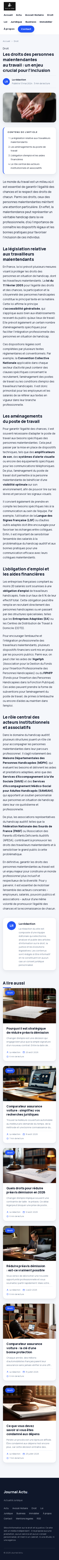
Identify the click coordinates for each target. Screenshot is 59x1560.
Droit (50, 15)
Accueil (8, 15)
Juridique (16, 21)
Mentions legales (24, 1518)
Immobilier (46, 21)
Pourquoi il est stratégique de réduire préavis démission (27, 1030)
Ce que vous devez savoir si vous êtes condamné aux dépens (22, 1430)
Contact (26, 29)
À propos (9, 28)
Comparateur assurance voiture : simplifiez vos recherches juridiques (24, 1110)
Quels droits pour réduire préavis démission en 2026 (25, 1190)
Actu (19, 15)
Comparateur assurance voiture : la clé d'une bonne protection (24, 1348)
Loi (5, 21)
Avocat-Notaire (34, 15)
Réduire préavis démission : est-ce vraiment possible (25, 1268)
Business (30, 21)
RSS (39, 1518)
